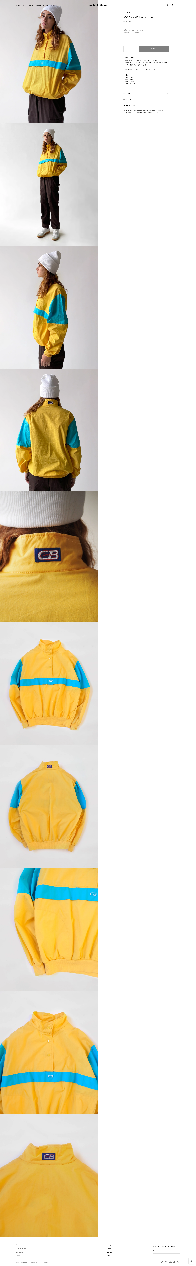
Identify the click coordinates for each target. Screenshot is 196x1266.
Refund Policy (20, 1252)
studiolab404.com (25, 1262)
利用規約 (46, 1262)
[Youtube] (170, 1262)
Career (109, 1248)
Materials (127, 93)
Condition (127, 99)
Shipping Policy (21, 1248)
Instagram (110, 1245)
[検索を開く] (167, 5)
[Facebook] (162, 1262)
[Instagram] (166, 1262)
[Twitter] (178, 1262)
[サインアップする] (178, 1251)
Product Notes (129, 106)
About (109, 1255)
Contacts (109, 1252)
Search (18, 1245)
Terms (18, 1255)
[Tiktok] (174, 1262)
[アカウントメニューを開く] (172, 5)
